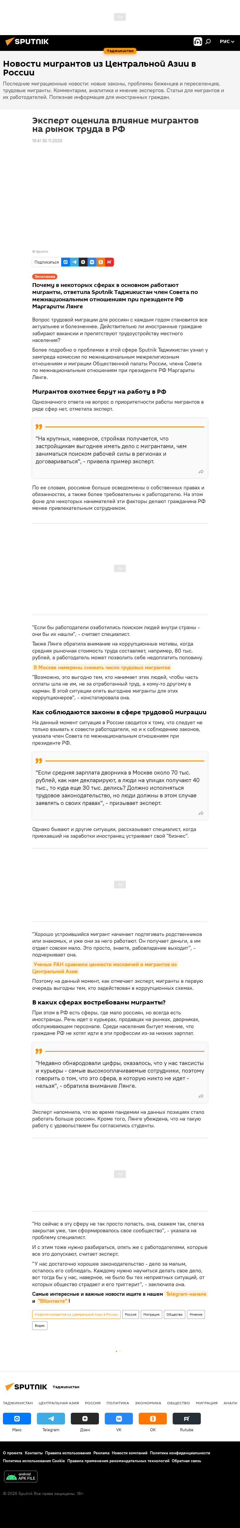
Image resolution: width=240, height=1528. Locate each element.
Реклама (101, 1452)
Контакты (34, 1452)
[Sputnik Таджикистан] (28, 46)
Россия (130, 1314)
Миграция (151, 1314)
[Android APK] (21, 1477)
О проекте (13, 1452)
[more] (201, 471)
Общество (175, 1314)
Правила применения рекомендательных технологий (118, 1460)
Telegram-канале (186, 1293)
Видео (40, 1325)
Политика (118, 1402)
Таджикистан (18, 1402)
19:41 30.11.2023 (47, 140)
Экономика (148, 1402)
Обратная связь (186, 1460)
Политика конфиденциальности (180, 1452)
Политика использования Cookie (34, 1460)
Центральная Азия (59, 1402)
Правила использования (68, 1452)
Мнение (196, 1314)
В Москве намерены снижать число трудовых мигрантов (102, 667)
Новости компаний (130, 1452)
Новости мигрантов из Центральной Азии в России (76, 1314)
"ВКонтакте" (52, 1301)
